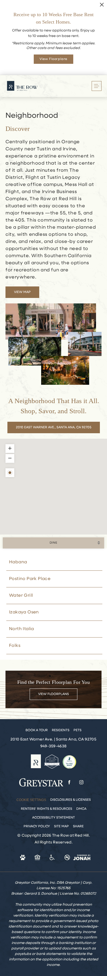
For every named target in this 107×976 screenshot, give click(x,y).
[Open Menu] (97, 86)
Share (78, 826)
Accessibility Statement (53, 817)
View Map (22, 292)
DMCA (81, 809)
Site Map (61, 826)
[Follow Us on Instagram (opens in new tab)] (81, 782)
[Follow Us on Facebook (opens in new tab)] (69, 782)
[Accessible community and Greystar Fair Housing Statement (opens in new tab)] (52, 857)
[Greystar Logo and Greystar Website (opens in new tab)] (41, 782)
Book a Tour (37, 730)
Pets (77, 730)
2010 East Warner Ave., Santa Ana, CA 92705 (53, 427)
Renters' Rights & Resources (46, 809)
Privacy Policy (37, 826)
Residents (60, 730)
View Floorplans (53, 694)
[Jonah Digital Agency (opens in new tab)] (82, 857)
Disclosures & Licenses (70, 800)
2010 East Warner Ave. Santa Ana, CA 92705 (53, 739)
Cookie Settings (31, 800)
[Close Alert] (102, 5)
